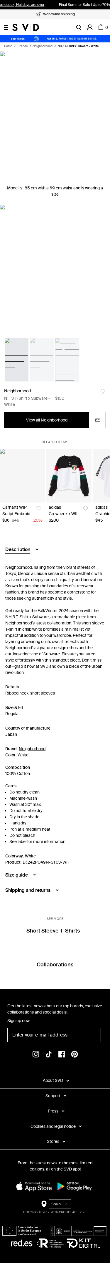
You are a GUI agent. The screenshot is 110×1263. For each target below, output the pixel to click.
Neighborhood (43, 46)
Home (8, 46)
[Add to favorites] (102, 391)
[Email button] (98, 420)
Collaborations (55, 965)
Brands (23, 46)
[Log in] (89, 27)
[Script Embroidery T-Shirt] (22, 475)
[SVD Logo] (25, 27)
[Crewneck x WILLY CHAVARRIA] (68, 475)
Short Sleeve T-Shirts (53, 931)
